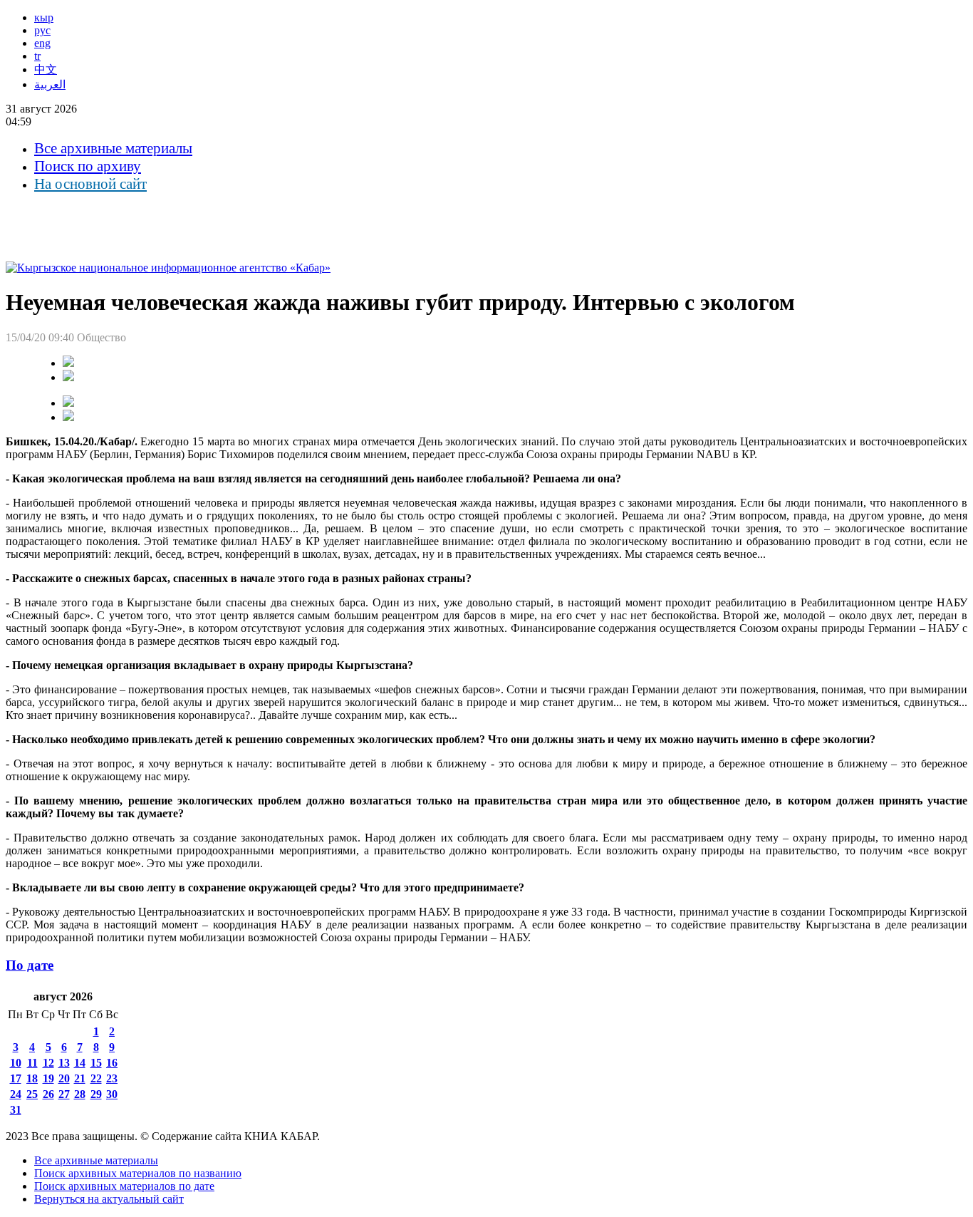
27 (64, 1094)
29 (96, 1094)
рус (42, 30)
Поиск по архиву (87, 166)
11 (32, 1063)
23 (112, 1078)
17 (15, 1078)
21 (79, 1078)
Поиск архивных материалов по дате (124, 1186)
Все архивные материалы (113, 148)
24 (15, 1094)
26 (48, 1094)
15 (96, 1063)
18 (32, 1078)
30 (112, 1094)
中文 (45, 69)
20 (64, 1078)
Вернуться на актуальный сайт (109, 1199)
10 (15, 1063)
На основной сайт (90, 183)
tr (37, 56)
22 (96, 1078)
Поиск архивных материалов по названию (137, 1173)
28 (79, 1094)
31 (15, 1110)
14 (79, 1063)
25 (32, 1094)
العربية (50, 84)
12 (48, 1063)
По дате (29, 965)
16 (112, 1063)
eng (42, 43)
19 (48, 1078)
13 (64, 1063)
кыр (43, 17)
